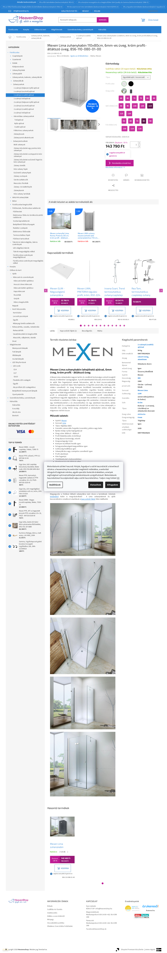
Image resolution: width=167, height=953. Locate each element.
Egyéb (15, 320)
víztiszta (141, 414)
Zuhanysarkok (18, 84)
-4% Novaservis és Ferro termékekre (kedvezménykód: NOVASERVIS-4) (92, 7)
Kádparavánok (18, 66)
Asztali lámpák (18, 359)
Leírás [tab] (52, 331)
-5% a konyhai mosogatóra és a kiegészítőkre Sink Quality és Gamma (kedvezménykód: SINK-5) (113, 2)
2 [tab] (84, 325)
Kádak (14, 63)
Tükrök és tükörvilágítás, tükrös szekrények (25, 243)
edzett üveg (143, 357)
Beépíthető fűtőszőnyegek (24, 224)
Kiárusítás (14, 401)
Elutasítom (95, 484)
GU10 (16, 376)
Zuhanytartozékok (20, 141)
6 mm (140, 417)
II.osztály (15, 408)
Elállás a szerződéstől (56, 916)
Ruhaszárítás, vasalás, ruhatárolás (25, 327)
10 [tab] (116, 325)
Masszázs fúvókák (21, 183)
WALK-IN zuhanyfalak (20, 197)
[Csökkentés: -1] (139, 146)
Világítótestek (15, 344)
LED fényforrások (19, 362)
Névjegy (85, 11)
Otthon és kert (15, 270)
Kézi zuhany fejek (21, 169)
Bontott (15, 415)
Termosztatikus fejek (21, 235)
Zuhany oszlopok (20, 176)
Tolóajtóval (18, 120)
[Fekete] (131, 84)
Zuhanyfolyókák (18, 70)
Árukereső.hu (150, 910)
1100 (139, 393)
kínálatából (54, 496)
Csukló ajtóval (19, 127)
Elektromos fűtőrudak (21, 231)
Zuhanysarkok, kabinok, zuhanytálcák (27, 77)
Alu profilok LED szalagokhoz (24, 387)
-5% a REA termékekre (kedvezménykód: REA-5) (56, 2)
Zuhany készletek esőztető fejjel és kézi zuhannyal (28, 160)
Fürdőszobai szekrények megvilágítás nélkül (28, 262)
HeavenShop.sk (100, 929)
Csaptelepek (17, 56)
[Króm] (124, 84)
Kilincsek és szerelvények (23, 277)
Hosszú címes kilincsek (23, 284)
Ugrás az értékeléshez (79, 56)
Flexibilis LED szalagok (21, 380)
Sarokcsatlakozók (21, 179)
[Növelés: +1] (139, 143)
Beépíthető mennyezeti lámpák (24, 391)
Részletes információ (114, 167)
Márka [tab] (99, 331)
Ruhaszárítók (18, 330)
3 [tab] (88, 325)
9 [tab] (112, 325)
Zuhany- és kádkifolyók (23, 187)
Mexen (64, 420)
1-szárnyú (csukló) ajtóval (24, 95)
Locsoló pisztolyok (20, 316)
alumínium (142, 359)
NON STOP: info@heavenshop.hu (99, 908)
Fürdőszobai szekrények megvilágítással (23, 256)
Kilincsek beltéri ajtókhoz (24, 281)
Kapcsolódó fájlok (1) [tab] (68, 331)
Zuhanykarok (19, 190)
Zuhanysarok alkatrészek (24, 137)
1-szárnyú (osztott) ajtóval (24, 91)
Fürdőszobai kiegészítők (22, 204)
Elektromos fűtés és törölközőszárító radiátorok (28, 216)
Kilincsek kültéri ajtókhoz (23, 288)
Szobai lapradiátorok (21, 221)
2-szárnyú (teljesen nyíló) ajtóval (26, 102)
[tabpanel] (62, 290)
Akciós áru (16, 412)
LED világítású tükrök (21, 248)
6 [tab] (100, 325)
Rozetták (17, 295)
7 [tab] (104, 325)
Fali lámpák (16, 351)
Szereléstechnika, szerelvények (22, 398)
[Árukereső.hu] (150, 907)
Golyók (16, 298)
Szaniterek (16, 59)
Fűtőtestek (17, 211)
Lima (64, 423)
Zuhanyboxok (19, 134)
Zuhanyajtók (17, 73)
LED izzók (16, 366)
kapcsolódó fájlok (88, 499)
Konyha (13, 266)
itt (118, 478)
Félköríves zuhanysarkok (23, 130)
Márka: (95, 56)
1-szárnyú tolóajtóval (22, 98)
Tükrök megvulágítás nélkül (24, 251)
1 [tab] (81, 326)
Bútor (14, 201)
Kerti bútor (17, 312)
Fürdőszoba (14, 52)
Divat (14, 341)
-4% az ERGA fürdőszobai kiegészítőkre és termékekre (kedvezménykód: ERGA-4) (32, 7)
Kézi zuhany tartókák (22, 194)
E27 (15, 373)
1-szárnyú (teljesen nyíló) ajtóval (26, 88)
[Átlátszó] (124, 91)
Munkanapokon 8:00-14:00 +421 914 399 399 (101, 915)
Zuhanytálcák (18, 81)
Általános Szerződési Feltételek (60, 926)
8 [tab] (108, 325)
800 (139, 378)
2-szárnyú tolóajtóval (22, 112)
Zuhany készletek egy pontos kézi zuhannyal (27, 149)
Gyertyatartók (18, 394)
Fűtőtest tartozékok (21, 238)
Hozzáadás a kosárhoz (121, 163)
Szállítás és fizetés (69, 11)
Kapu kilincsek (19, 291)
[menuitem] (13, 29)
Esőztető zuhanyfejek (22, 172)
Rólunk (97, 11)
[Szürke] (131, 91)
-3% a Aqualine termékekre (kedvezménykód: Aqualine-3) (144, 7)
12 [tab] (124, 325)
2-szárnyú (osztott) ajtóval (24, 105)
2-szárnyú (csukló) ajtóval (24, 109)
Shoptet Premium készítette (132, 949)
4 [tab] (92, 325)
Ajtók (14, 273)
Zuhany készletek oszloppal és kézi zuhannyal (28, 155)
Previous (45, 290)
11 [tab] (120, 325)
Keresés (102, 20)
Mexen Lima (143, 390)
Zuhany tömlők (19, 165)
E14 (15, 369)
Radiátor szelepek (20, 228)
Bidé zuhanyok (19, 144)
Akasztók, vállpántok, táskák (24, 337)
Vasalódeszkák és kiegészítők (25, 334)
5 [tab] (96, 325)
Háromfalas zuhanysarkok (24, 116)
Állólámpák (16, 355)
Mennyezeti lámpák (20, 348)
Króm (140, 402)
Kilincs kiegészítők (21, 302)
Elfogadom (112, 484)
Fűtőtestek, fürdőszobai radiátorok (26, 208)
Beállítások (55, 484)
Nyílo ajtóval (19, 123)
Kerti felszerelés (19, 309)
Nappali (15, 305)
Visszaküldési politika (55, 923)
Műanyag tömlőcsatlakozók (24, 323)
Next (160, 290)
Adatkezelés (52, 913)
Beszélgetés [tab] (87, 331)
